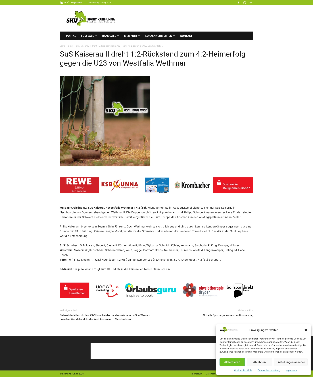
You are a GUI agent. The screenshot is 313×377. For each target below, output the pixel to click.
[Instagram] (244, 2)
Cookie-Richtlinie (243, 370)
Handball (109, 36)
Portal (71, 36)
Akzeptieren (232, 362)
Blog (70, 45)
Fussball (87, 36)
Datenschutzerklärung (269, 370)
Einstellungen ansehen (291, 362)
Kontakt (186, 36)
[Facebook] (238, 2)
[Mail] (250, 2)
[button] (306, 330)
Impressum (291, 370)
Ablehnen (259, 362)
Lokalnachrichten (158, 36)
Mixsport (130, 36)
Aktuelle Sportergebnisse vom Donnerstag (228, 315)
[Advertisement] (187, 18)
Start (62, 45)
